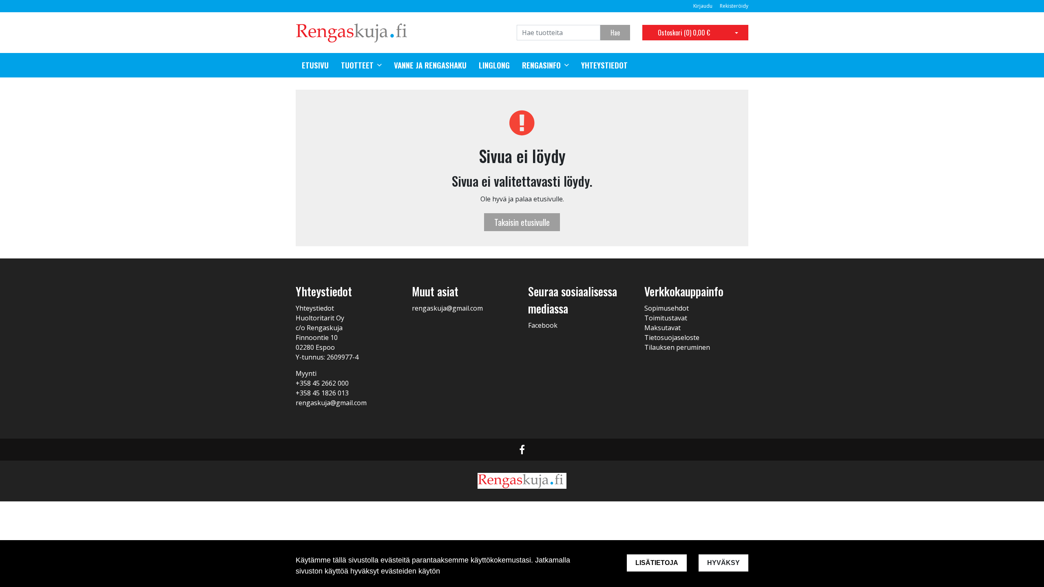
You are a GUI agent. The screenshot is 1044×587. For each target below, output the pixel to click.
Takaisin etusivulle (522, 222)
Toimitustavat (665, 317)
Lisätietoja (656, 562)
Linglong (494, 65)
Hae (615, 33)
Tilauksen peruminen (677, 347)
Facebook (542, 325)
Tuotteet (357, 65)
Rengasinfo (541, 65)
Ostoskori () (684, 33)
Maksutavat (662, 327)
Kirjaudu (703, 5)
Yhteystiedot (604, 65)
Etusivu (315, 65)
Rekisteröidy (734, 5)
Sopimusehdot (666, 308)
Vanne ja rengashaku (430, 65)
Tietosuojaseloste (671, 337)
